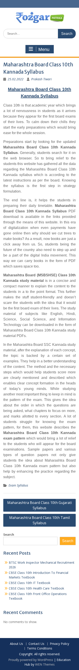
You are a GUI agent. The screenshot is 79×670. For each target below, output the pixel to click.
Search (8, 534)
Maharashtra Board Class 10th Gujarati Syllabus (39, 505)
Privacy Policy (59, 643)
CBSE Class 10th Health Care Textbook (36, 588)
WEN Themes (45, 664)
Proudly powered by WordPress (30, 660)
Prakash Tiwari (41, 79)
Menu (43, 49)
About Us (16, 643)
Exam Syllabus (18, 485)
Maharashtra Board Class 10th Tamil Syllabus (39, 520)
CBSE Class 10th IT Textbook (29, 583)
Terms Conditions (39, 648)
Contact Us (36, 643)
